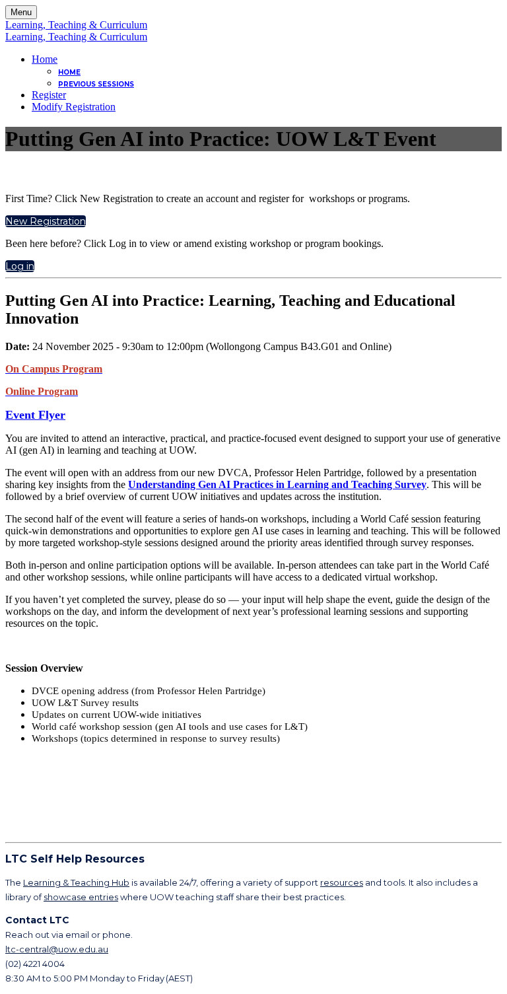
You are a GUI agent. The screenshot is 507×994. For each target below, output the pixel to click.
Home (44, 59)
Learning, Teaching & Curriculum (76, 24)
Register (49, 94)
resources (341, 882)
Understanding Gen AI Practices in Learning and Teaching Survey (277, 484)
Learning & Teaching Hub (76, 882)
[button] (45, 221)
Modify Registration (74, 106)
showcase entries (81, 897)
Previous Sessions (96, 84)
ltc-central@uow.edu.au (56, 949)
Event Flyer (35, 414)
